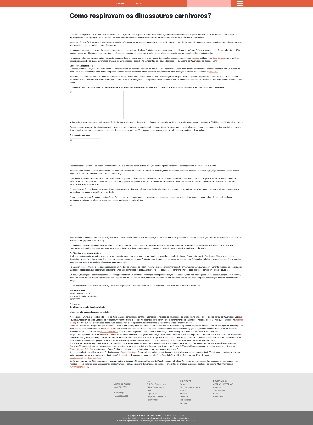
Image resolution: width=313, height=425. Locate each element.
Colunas (217, 387)
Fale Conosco (153, 400)
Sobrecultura (219, 390)
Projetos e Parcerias (156, 396)
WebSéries (218, 396)
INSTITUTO (185, 381)
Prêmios (184, 396)
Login (138, 3)
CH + (149, 390)
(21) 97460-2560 (121, 396)
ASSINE (120, 3)
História (183, 390)
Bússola (217, 393)
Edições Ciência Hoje (156, 384)
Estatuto (184, 393)
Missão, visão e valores (190, 387)
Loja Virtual (152, 393)
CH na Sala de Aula (155, 387)
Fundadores (185, 400)
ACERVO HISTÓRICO (223, 384)
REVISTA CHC (220, 381)
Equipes (183, 403)
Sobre (182, 384)
